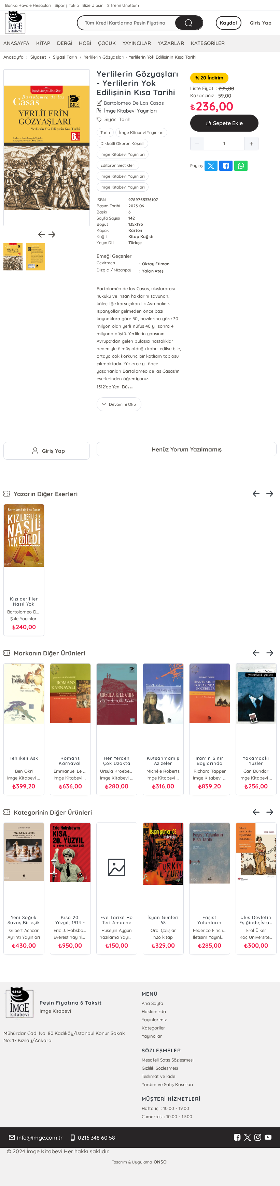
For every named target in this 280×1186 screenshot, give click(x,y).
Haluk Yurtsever (257, 930)
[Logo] (15, 23)
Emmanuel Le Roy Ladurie (70, 771)
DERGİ (64, 43)
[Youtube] (268, 1137)
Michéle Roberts (163, 771)
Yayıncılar (152, 1036)
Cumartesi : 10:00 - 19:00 (167, 1116)
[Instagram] (258, 1137)
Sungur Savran (117, 930)
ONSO (160, 1162)
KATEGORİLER (208, 43)
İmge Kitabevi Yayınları (141, 132)
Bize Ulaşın (92, 5)
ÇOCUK (107, 43)
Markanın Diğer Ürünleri (47, 653)
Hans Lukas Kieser (71, 930)
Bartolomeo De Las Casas (134, 103)
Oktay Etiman (155, 263)
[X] (247, 1137)
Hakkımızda (154, 1011)
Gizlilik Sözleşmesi (160, 1068)
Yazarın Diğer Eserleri (44, 494)
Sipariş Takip (67, 5)
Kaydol (228, 23)
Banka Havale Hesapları (28, 5)
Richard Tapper (210, 771)
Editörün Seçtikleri (117, 165)
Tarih (105, 132)
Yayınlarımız (154, 1019)
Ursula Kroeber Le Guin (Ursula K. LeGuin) (117, 771)
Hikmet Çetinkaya (164, 930)
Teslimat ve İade (158, 1076)
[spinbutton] (224, 143)
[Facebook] (237, 1137)
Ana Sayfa (152, 1003)
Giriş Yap (261, 23)
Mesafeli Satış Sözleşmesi (168, 1060)
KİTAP (43, 43)
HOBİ (85, 43)
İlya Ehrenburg (25, 930)
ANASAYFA (16, 43)
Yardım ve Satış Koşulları (167, 1084)
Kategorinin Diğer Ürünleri (51, 812)
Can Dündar (255, 771)
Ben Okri (24, 771)
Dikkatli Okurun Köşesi (122, 143)
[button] (197, 143)
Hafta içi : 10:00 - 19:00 (165, 1108)
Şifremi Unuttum (123, 5)
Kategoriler (153, 1028)
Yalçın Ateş (153, 270)
